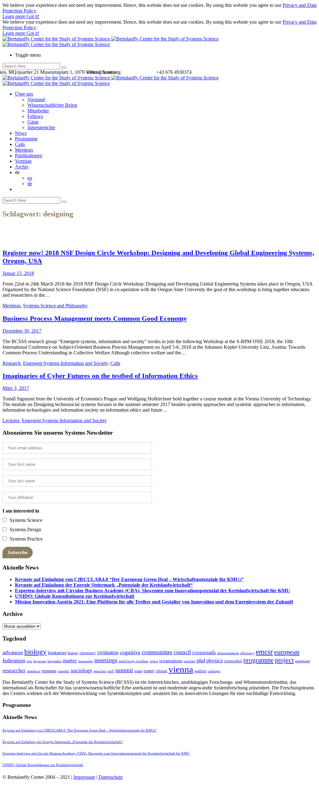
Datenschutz (110, 777)
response (48, 670)
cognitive (130, 652)
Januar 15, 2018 (18, 273)
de (29, 183)
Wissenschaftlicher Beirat (52, 105)
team (138, 671)
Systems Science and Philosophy (55, 305)
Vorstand (36, 99)
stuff (110, 671)
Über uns (24, 94)
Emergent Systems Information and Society (65, 363)
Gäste (33, 122)
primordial (233, 661)
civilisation (107, 652)
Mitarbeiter (38, 110)
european (286, 652)
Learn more (14, 16)
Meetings (24, 150)
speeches (100, 671)
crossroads (204, 652)
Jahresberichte (41, 127)
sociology (82, 670)
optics (154, 661)
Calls (20, 144)
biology (35, 652)
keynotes (39, 661)
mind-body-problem (133, 661)
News (20, 133)
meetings (105, 660)
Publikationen (28, 155)
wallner (200, 671)
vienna (181, 669)
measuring (85, 661)
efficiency (247, 653)
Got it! (32, 16)
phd (201, 660)
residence (33, 671)
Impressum (84, 777)
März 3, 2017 (15, 388)
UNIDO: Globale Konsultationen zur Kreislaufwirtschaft (74, 596)
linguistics (54, 661)
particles (189, 661)
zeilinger (214, 671)
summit (124, 670)
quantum (302, 661)
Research (11, 363)
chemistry (87, 652)
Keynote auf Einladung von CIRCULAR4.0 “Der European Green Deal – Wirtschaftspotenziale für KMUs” (129, 579)
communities (157, 652)
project (284, 660)
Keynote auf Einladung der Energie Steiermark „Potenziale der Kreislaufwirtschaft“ (104, 585)
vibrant (161, 671)
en (29, 178)
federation (13, 660)
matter (70, 661)
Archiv (22, 166)
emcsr (264, 652)
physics (214, 660)
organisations (170, 660)
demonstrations (228, 653)
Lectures (10, 420)
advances (12, 652)
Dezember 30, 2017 (21, 330)
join (29, 661)
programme (258, 660)
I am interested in (20, 510)
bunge (73, 652)
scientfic (63, 671)
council (182, 652)
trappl (149, 670)
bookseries (57, 652)
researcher (14, 671)
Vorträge (23, 161)
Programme (26, 138)
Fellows (35, 116)
